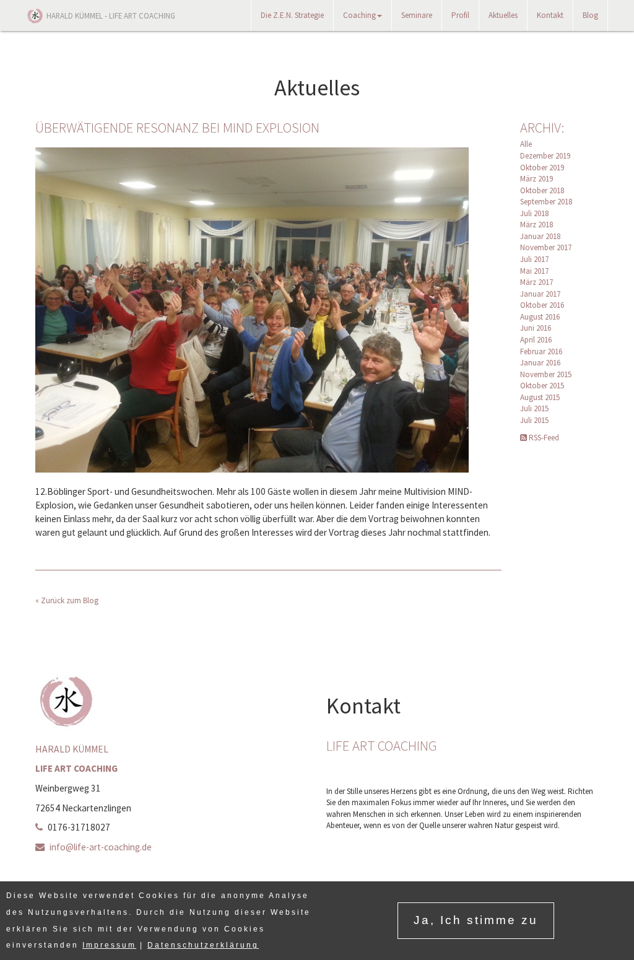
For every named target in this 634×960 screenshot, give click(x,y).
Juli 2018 (534, 213)
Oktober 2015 (542, 385)
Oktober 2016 (542, 305)
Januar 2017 (540, 294)
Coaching (359, 15)
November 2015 (545, 374)
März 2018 (536, 224)
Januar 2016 (540, 362)
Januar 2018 (540, 236)
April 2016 (536, 339)
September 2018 (546, 201)
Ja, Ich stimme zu (476, 920)
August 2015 (540, 397)
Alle (526, 144)
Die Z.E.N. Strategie (292, 15)
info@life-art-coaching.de (101, 847)
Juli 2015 (534, 408)
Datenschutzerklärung (203, 945)
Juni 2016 (535, 328)
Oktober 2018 (542, 190)
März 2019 (536, 178)
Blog (590, 15)
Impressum (109, 945)
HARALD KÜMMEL (110, 15)
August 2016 (540, 317)
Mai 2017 (534, 271)
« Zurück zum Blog (66, 600)
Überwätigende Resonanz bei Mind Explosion (177, 127)
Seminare (416, 15)
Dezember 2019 (545, 156)
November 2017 (545, 247)
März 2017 (536, 282)
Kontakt (550, 15)
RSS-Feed (543, 437)
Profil (460, 15)
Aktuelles (503, 15)
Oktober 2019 (542, 167)
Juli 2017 (534, 259)
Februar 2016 (541, 351)
